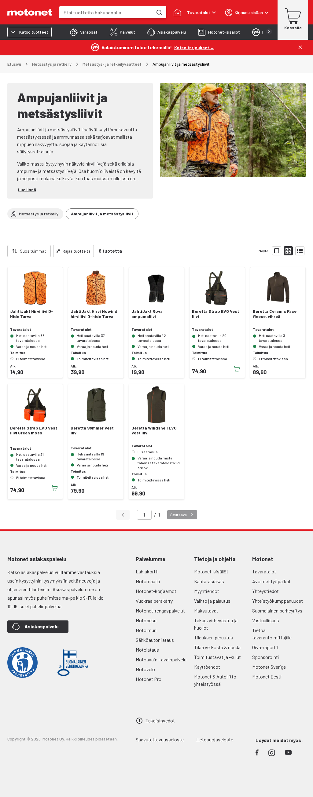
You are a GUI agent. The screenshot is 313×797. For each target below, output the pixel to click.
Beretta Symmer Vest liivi (92, 431)
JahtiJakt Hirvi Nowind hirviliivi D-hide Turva (94, 314)
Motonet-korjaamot (156, 591)
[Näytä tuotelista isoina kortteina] (276, 250)
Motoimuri (146, 630)
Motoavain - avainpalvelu (161, 659)
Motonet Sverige (269, 667)
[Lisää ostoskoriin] (236, 369)
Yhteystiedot (265, 591)
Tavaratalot (264, 571)
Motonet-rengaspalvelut (160, 610)
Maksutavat (206, 610)
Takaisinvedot (160, 720)
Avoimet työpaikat (271, 581)
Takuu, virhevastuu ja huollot (216, 624)
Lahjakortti (147, 571)
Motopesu (146, 620)
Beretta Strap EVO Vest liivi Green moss (33, 431)
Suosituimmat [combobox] (33, 251)
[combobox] (106, 12)
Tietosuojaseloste (214, 739)
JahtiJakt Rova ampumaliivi (147, 314)
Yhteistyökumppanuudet (277, 601)
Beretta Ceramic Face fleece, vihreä (274, 314)
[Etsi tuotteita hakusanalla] (159, 12)
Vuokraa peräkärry (154, 601)
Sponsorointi (265, 657)
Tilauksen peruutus (213, 637)
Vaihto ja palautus (212, 601)
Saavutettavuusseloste (160, 739)
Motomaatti (148, 581)
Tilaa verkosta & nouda (217, 647)
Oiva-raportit (265, 647)
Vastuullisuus (265, 620)
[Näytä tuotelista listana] (299, 250)
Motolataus (147, 650)
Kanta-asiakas (209, 581)
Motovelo (145, 669)
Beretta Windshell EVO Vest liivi (154, 431)
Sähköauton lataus (155, 640)
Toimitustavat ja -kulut (217, 657)
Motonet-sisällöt (211, 571)
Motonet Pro (148, 679)
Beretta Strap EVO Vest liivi (215, 314)
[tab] (84, 32)
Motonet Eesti (267, 676)
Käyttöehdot (207, 667)
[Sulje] (300, 47)
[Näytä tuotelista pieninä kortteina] (288, 250)
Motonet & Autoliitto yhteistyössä (215, 680)
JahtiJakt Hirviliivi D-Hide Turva (31, 314)
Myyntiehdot (206, 591)
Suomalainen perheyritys (277, 610)
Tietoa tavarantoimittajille (272, 633)
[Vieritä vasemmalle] (3, 251)
